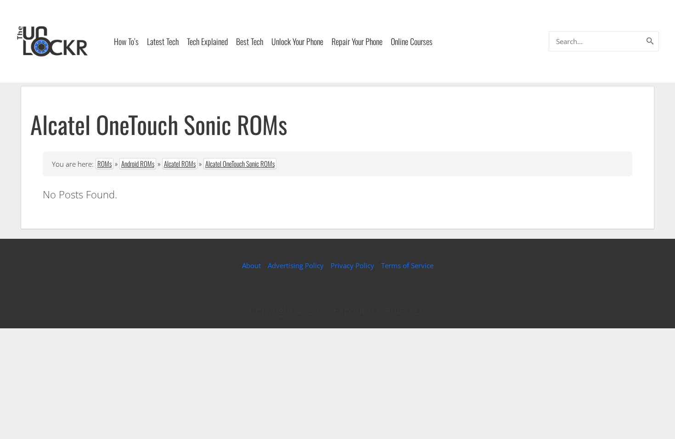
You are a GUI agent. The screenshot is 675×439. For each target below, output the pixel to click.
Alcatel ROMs (180, 163)
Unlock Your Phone (297, 41)
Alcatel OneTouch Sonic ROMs (240, 163)
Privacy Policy (352, 265)
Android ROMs (137, 163)
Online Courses (412, 41)
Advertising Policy (296, 265)
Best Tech (249, 41)
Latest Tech (163, 41)
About (251, 265)
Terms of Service (407, 265)
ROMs (104, 163)
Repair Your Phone (357, 41)
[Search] (650, 41)
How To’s (126, 41)
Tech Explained (207, 41)
